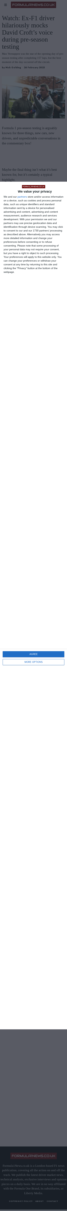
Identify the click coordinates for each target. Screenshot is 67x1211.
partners (22, 196)
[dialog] (33, 605)
